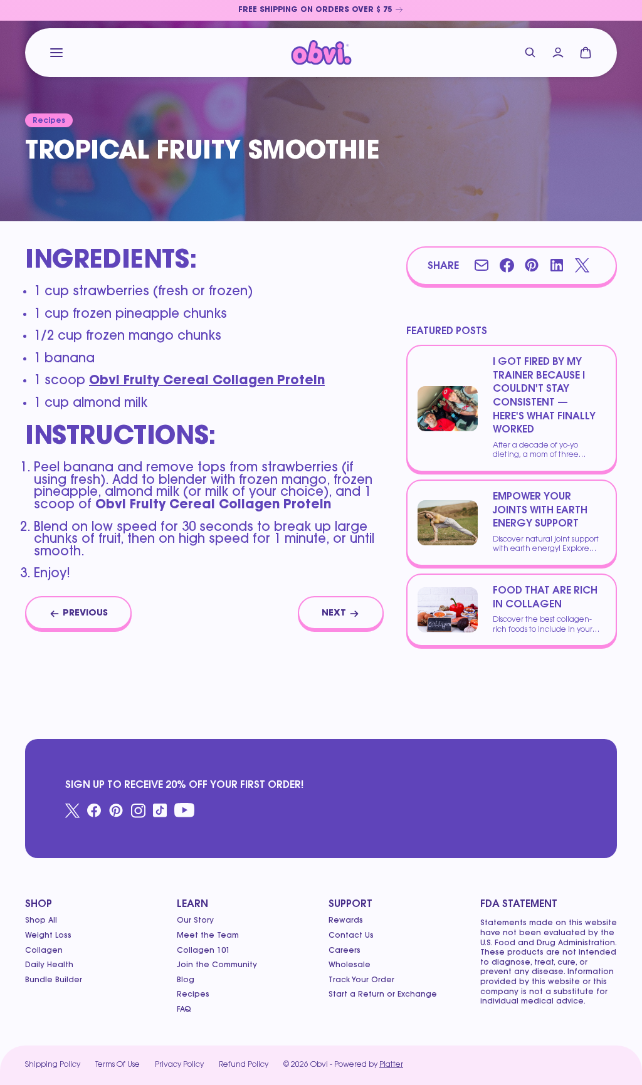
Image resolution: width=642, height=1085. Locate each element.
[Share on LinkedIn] (556, 265)
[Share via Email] (481, 265)
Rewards (346, 921)
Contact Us (351, 936)
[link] (321, 10)
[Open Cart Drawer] (585, 52)
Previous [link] (85, 613)
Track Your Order (361, 980)
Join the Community (217, 965)
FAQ (184, 1010)
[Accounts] (558, 52)
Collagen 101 (203, 951)
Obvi (319, 1065)
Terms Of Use (117, 1065)
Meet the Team (208, 936)
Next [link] (334, 613)
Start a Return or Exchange (383, 995)
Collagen (44, 951)
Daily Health (49, 965)
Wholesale (350, 965)
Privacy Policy (179, 1065)
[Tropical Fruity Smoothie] (321, 52)
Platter (391, 1065)
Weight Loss (48, 936)
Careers (344, 951)
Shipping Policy (52, 1065)
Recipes (193, 995)
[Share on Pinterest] (531, 265)
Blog (185, 980)
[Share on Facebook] (506, 265)
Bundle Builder (53, 980)
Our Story (195, 921)
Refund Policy (243, 1065)
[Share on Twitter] (581, 265)
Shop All (41, 921)
